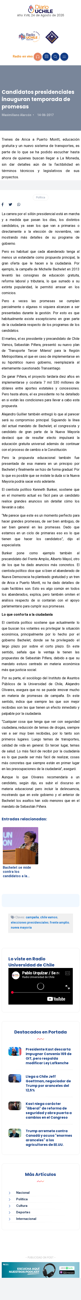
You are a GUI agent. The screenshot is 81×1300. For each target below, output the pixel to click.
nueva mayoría (21, 927)
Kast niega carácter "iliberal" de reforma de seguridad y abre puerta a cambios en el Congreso (49, 1110)
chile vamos (48, 917)
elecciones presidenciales (30, 922)
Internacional (26, 1219)
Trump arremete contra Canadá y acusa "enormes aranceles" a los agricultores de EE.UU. (49, 1138)
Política (40, 197)
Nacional (23, 1193)
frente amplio (59, 922)
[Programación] (47, 57)
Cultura (21, 1206)
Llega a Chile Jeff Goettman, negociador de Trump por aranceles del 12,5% (48, 1083)
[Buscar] (55, 57)
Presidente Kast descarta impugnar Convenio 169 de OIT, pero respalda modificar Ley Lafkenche (48, 1056)
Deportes (23, 1212)
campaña (32, 917)
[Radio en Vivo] (38, 57)
